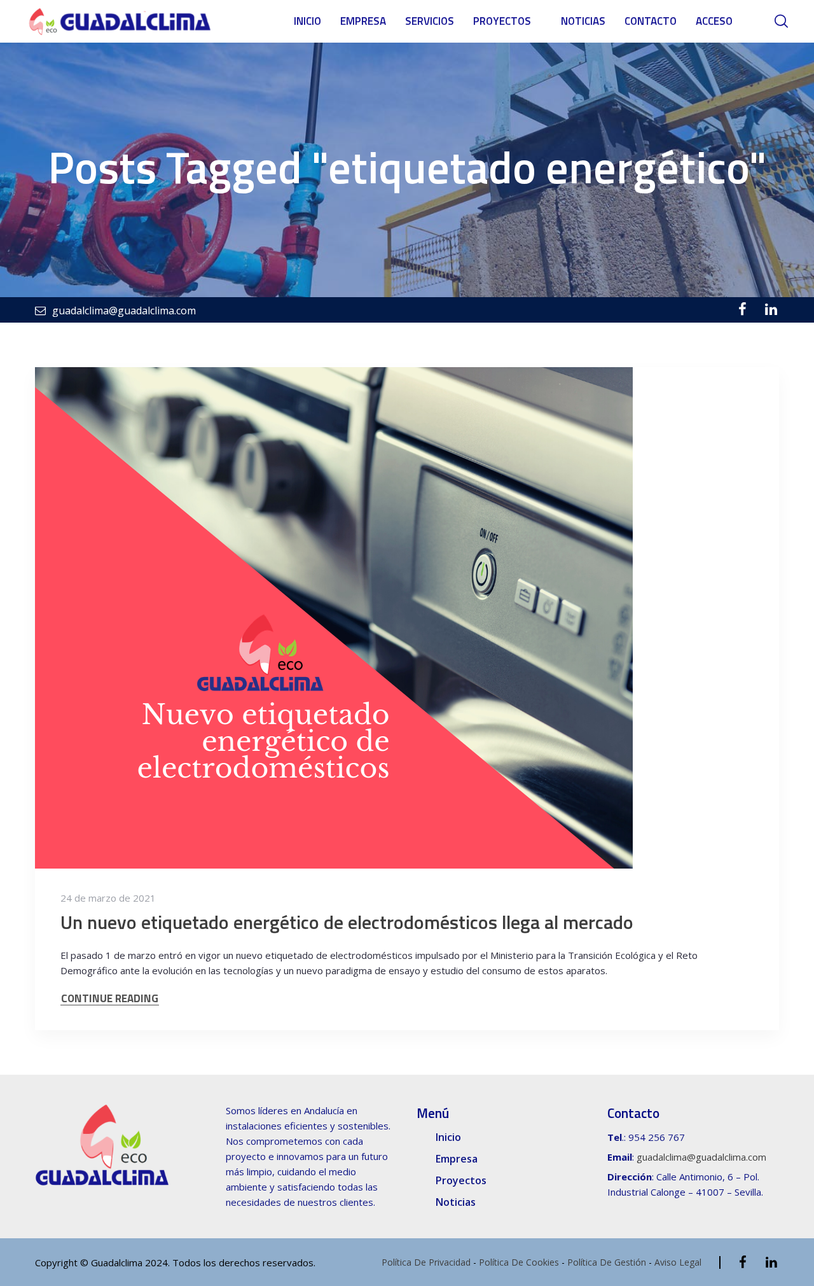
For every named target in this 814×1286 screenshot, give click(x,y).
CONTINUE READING (109, 998)
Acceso (714, 21)
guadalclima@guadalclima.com (701, 1156)
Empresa (363, 21)
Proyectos (502, 21)
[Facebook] (742, 309)
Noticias (583, 21)
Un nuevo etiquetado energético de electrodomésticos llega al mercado (346, 922)
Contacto (650, 21)
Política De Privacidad (426, 1262)
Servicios (429, 21)
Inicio (307, 21)
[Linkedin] (771, 309)
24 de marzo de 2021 (108, 898)
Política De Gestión (606, 1262)
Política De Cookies (519, 1262)
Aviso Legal (677, 1262)
